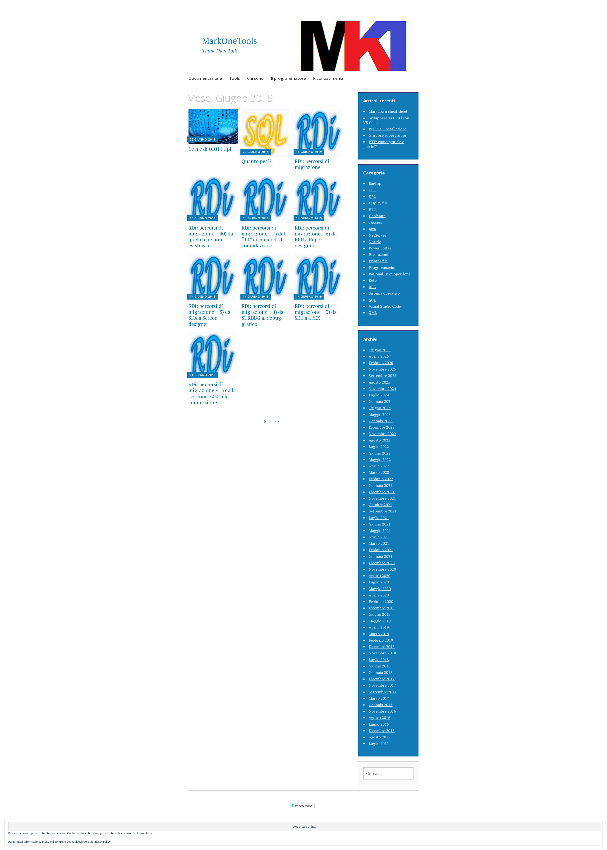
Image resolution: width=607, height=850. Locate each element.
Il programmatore (288, 78)
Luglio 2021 (379, 517)
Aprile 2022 (379, 466)
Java (372, 228)
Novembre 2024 (382, 388)
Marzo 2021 (379, 543)
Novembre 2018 (382, 653)
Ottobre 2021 (380, 504)
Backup (375, 183)
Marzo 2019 (379, 633)
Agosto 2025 (379, 382)
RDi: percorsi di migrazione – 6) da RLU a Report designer (316, 236)
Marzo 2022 (379, 472)
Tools (234, 78)
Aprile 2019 (379, 627)
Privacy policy (102, 841)
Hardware (377, 215)
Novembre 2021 (382, 498)
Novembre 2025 (382, 369)
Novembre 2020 (382, 569)
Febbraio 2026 (381, 362)
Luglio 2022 (379, 446)
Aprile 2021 (379, 537)
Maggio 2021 (380, 530)
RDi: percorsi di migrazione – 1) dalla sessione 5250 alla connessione (212, 393)
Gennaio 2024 (380, 401)
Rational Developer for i (389, 274)
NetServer (377, 235)
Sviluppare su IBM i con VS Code (386, 120)
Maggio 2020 (380, 588)
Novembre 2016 (382, 711)
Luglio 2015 (379, 743)
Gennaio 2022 (380, 485)
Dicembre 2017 (382, 678)
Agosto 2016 (379, 717)
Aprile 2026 (379, 356)
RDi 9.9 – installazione (388, 128)
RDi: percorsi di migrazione (312, 164)
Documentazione (205, 78)
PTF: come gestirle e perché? (383, 144)
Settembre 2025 (382, 375)
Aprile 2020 (379, 595)
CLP (372, 190)
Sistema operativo (384, 293)
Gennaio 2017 (380, 704)
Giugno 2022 (380, 453)
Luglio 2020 (379, 582)
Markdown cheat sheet (388, 111)
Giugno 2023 (380, 407)
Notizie (375, 241)
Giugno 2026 (380, 349)
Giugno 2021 (380, 524)
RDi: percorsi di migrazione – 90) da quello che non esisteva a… (211, 236)
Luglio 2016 (379, 724)
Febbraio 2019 (381, 640)
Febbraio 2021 (381, 549)
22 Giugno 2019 (256, 152)
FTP (372, 209)
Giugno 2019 (380, 614)
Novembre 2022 (382, 433)
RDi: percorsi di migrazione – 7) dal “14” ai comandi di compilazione (263, 236)
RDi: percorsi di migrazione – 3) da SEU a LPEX (316, 312)
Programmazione (383, 267)
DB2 (372, 196)
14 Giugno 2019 (309, 152)
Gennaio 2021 (380, 556)
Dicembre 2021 (382, 491)
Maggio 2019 (380, 621)
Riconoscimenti (328, 78)
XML (373, 312)
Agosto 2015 (379, 737)
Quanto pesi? (256, 161)
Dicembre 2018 (382, 646)
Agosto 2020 (379, 575)
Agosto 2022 (379, 440)
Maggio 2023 (380, 414)
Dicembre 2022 (382, 427)
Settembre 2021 (382, 511)
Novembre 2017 (382, 685)
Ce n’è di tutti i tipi (210, 149)
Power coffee (380, 248)
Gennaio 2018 (380, 672)
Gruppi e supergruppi (387, 135)
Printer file (378, 260)
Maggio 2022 (380, 459)
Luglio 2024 (379, 395)
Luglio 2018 (379, 659)
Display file (378, 203)
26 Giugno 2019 (203, 139)
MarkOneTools (229, 40)
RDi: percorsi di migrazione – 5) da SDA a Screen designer (209, 315)
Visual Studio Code (385, 306)
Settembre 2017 (382, 692)
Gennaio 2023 (380, 420)
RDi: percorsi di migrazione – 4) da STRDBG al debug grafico (263, 315)
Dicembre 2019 (382, 607)
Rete (373, 280)
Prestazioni (378, 254)
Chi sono (255, 78)
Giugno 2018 (380, 666)
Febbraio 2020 (381, 601)
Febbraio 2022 (381, 478)
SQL (372, 299)
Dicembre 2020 (382, 562)
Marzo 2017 (379, 698)
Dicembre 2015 (382, 730)
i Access (375, 222)
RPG (372, 286)
